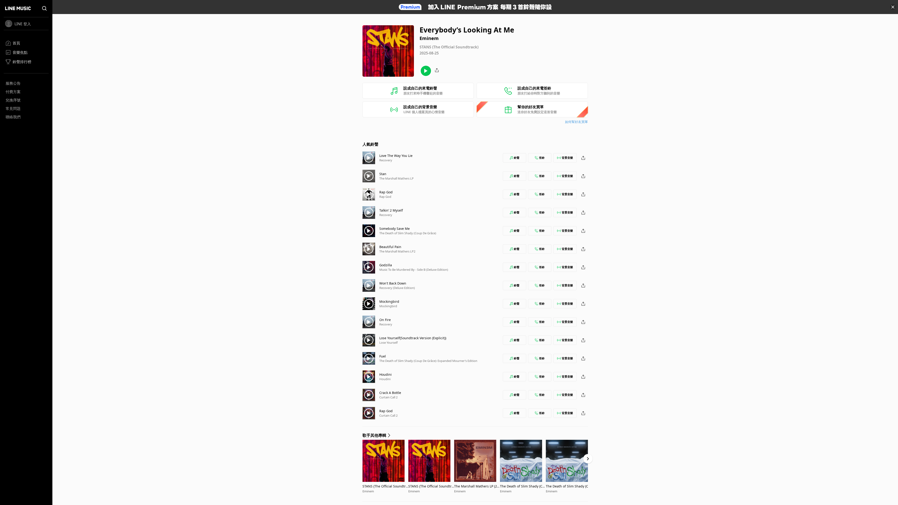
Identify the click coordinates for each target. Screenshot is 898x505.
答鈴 (542, 158)
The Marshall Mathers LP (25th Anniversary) (477, 486)
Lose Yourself (388, 342)
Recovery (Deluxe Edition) (397, 288)
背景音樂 (567, 158)
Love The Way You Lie (396, 155)
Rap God (386, 192)
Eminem (368, 491)
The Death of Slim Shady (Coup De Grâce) (407, 233)
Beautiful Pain (390, 247)
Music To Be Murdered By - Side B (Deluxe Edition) (413, 269)
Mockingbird (389, 301)
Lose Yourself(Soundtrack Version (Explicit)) (412, 338)
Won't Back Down (392, 283)
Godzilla (385, 265)
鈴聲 (516, 158)
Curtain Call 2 (388, 397)
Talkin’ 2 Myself (391, 210)
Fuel (382, 356)
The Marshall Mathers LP (396, 178)
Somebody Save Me (394, 228)
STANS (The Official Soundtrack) (385, 486)
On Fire (385, 319)
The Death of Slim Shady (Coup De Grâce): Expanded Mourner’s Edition (428, 361)
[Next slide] (588, 458)
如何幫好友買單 (576, 121)
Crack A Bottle (390, 392)
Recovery (385, 160)
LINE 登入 (22, 23)
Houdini (385, 374)
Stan (382, 174)
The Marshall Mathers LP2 (397, 251)
